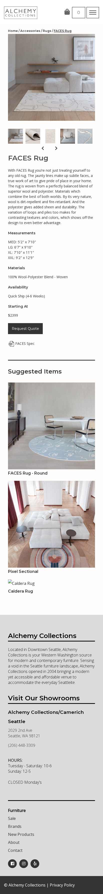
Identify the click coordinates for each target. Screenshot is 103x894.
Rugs (47, 31)
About (14, 842)
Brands (15, 826)
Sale (12, 818)
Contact (15, 850)
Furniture (17, 810)
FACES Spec (24, 343)
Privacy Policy (62, 885)
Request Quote (25, 328)
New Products (21, 834)
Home (13, 31)
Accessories (30, 31)
